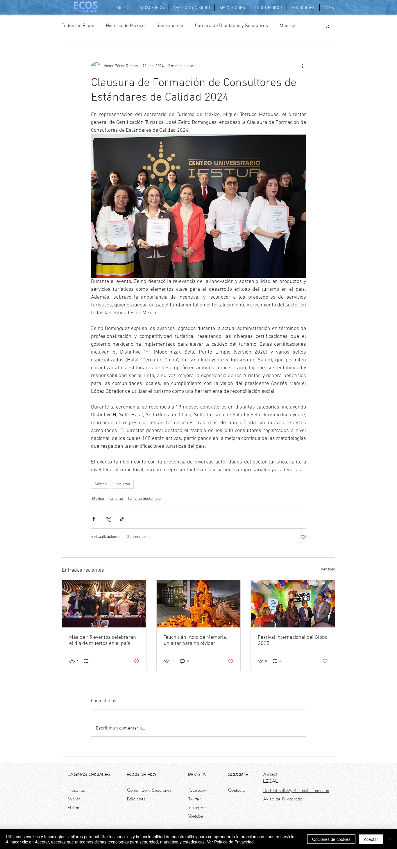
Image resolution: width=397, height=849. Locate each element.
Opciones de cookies (331, 839)
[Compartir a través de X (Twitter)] (108, 519)
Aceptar (371, 839)
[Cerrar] (390, 839)
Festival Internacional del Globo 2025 (293, 640)
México (101, 484)
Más (284, 26)
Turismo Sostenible (144, 498)
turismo (123, 484)
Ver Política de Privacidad (230, 842)
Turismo (116, 498)
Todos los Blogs (78, 26)
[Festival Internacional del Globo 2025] (293, 603)
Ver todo (328, 569)
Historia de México (125, 26)
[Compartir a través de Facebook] (93, 519)
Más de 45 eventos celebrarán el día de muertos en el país (102, 640)
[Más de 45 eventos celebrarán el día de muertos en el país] (104, 603)
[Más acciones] (302, 66)
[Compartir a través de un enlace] (122, 519)
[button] (327, 26)
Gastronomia (169, 26)
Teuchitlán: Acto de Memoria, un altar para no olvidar (195, 640)
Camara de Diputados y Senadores (231, 26)
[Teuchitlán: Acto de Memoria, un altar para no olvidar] (199, 603)
